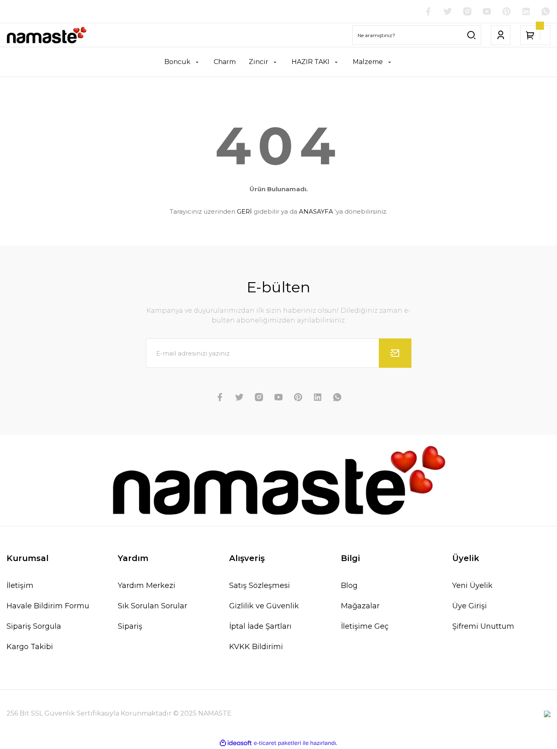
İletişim (20, 585)
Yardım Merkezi (146, 585)
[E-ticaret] (277, 743)
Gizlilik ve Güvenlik (264, 605)
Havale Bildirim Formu (48, 605)
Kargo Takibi (30, 646)
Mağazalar (360, 605)
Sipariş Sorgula (34, 626)
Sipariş (130, 626)
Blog (349, 585)
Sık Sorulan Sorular (152, 605)
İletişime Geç (365, 626)
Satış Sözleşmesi (259, 585)
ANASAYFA (316, 211)
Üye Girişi (469, 605)
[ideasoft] (235, 743)
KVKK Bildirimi (256, 646)
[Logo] (46, 35)
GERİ (244, 211)
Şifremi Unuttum (483, 626)
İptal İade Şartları (260, 626)
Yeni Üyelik (472, 585)
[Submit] (395, 353)
